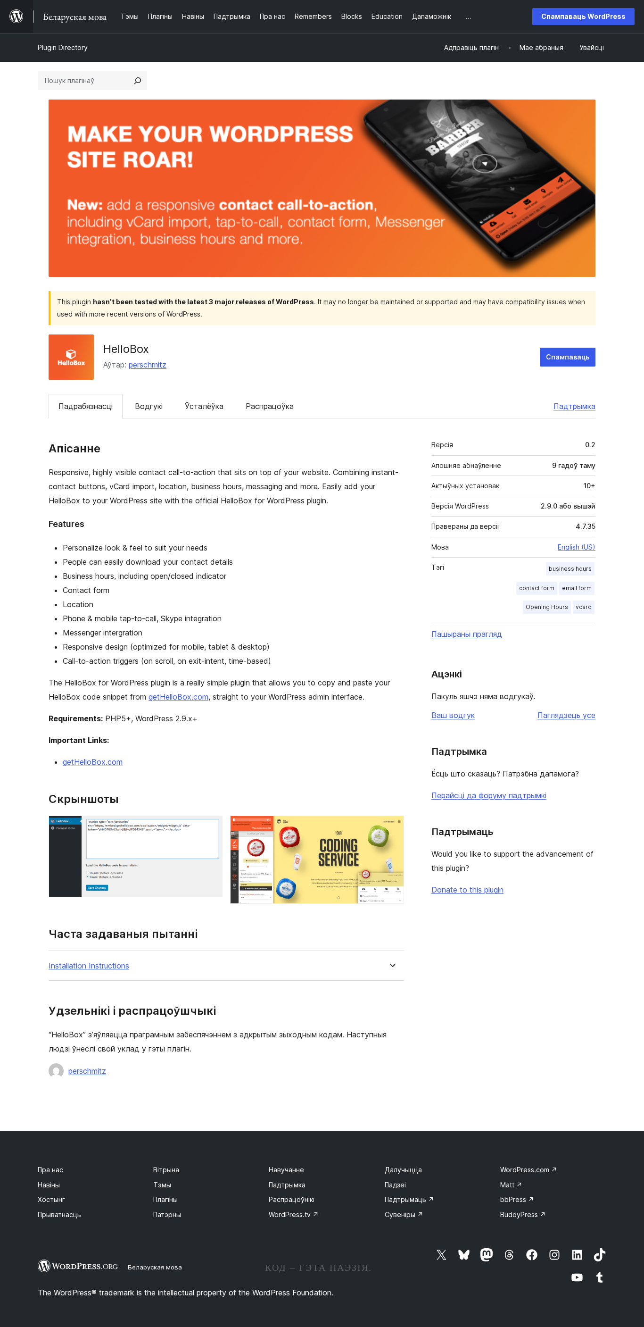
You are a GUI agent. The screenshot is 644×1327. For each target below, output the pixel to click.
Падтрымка (574, 406)
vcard (584, 606)
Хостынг (51, 1199)
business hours (570, 568)
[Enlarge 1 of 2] (210, 828)
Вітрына (166, 1170)
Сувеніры (404, 1214)
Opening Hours (547, 606)
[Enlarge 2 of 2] (391, 828)
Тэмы (162, 1185)
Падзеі (395, 1185)
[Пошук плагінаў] (137, 80)
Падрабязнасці (85, 406)
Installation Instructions (89, 965)
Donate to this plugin (467, 889)
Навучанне (286, 1170)
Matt (511, 1185)
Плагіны (165, 1199)
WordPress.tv (294, 1214)
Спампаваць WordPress (583, 16)
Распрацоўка (270, 406)
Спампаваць (567, 357)
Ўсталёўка (204, 406)
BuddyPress (523, 1214)
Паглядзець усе (566, 715)
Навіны (49, 1185)
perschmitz (147, 364)
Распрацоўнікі (291, 1199)
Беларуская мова (155, 1267)
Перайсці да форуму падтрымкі (488, 795)
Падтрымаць (409, 1199)
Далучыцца (403, 1170)
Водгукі (149, 406)
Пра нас (50, 1170)
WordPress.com (528, 1170)
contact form (536, 588)
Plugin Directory (63, 47)
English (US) (576, 547)
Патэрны (167, 1214)
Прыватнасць (59, 1214)
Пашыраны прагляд (466, 634)
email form (577, 588)
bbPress (517, 1199)
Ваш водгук (453, 715)
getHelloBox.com (178, 696)
